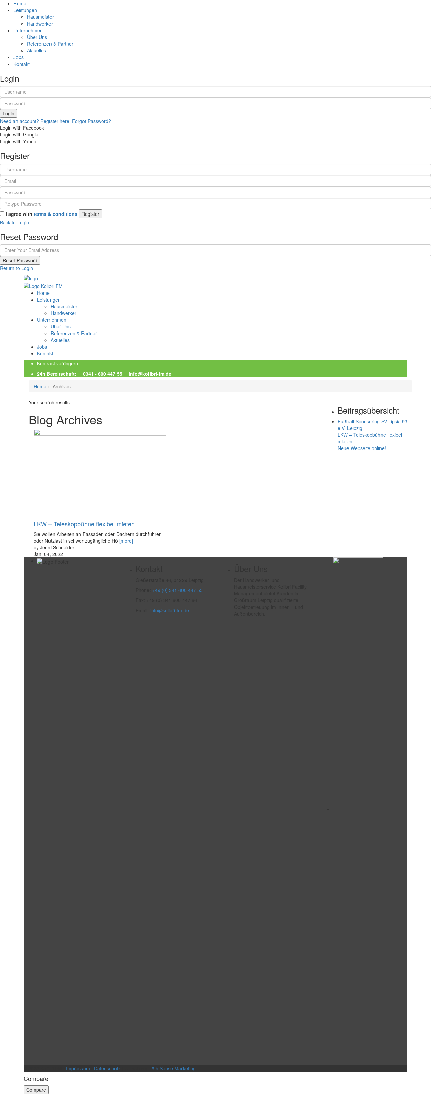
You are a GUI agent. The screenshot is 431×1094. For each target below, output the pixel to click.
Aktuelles (36, 50)
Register (90, 213)
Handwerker (40, 23)
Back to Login (14, 222)
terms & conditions (55, 213)
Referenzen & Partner (50, 43)
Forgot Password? (91, 121)
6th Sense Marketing (174, 1068)
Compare (36, 1089)
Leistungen (49, 299)
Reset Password (20, 260)
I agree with (41, 213)
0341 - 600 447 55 (102, 373)
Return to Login (16, 268)
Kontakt (21, 64)
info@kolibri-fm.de (149, 373)
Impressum (78, 1068)
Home (19, 3)
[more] (126, 540)
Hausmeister (40, 16)
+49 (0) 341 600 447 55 (177, 590)
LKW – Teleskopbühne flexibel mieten (84, 523)
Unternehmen (51, 319)
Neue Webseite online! (362, 448)
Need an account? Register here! (35, 121)
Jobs (18, 57)
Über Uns (37, 37)
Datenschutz (107, 1068)
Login (8, 113)
